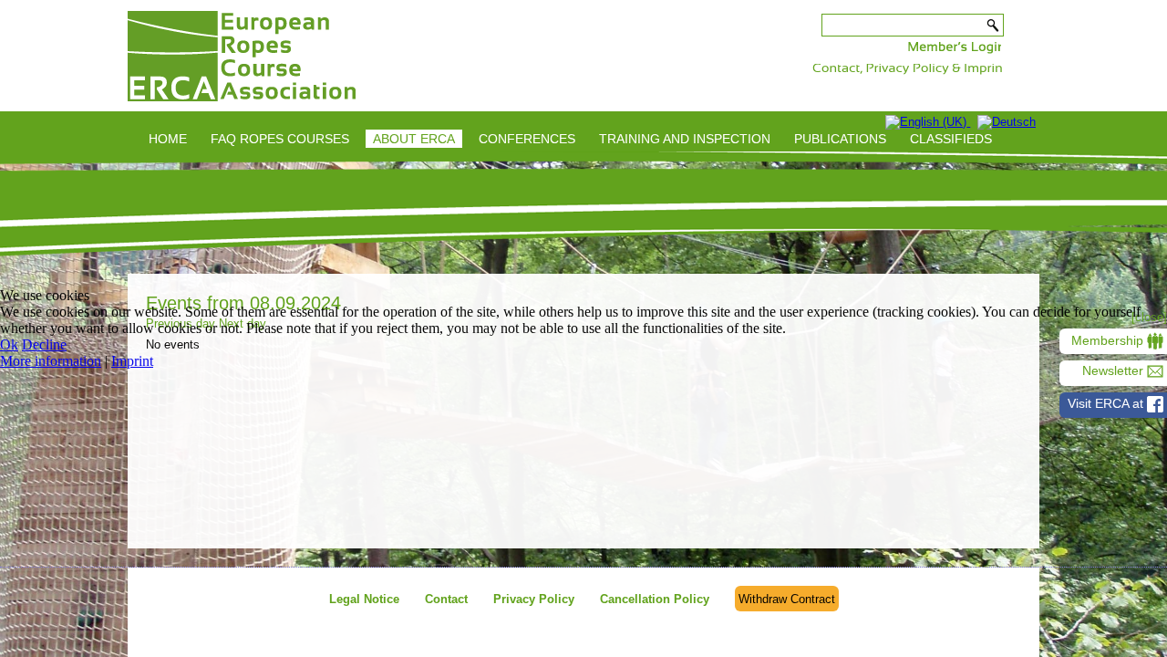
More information (50, 361)
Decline (44, 344)
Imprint (132, 361)
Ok (9, 344)
